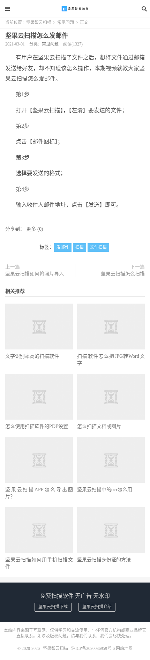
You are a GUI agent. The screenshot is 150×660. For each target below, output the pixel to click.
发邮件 (63, 247)
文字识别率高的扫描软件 (32, 356)
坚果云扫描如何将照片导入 (34, 274)
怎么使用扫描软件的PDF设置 (36, 426)
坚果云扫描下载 (53, 606)
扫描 (79, 247)
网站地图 (124, 648)
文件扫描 (98, 247)
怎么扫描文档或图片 (99, 426)
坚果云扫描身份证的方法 (104, 559)
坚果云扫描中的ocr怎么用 (104, 489)
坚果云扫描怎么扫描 (123, 274)
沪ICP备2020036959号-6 (93, 648)
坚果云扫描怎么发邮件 (36, 35)
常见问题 (65, 22)
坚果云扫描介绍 (97, 606)
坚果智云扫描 (75, 8)
